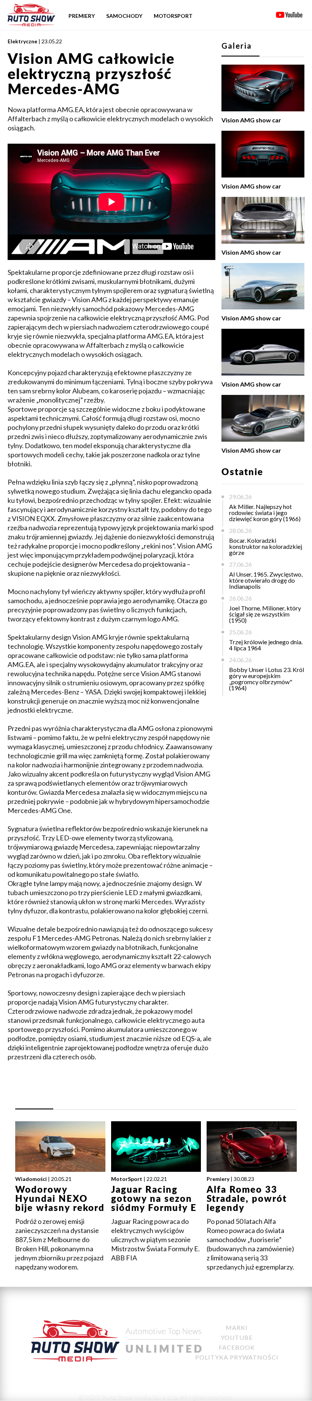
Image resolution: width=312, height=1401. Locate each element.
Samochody (124, 16)
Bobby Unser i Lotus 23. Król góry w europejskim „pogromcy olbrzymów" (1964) (266, 678)
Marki (237, 1327)
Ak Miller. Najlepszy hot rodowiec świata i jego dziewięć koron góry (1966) (265, 512)
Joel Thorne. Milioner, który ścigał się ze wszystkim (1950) (265, 614)
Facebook (237, 1347)
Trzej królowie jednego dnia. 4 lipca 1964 (265, 644)
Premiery (81, 16)
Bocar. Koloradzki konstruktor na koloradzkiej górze (265, 546)
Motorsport (173, 16)
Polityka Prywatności (237, 1357)
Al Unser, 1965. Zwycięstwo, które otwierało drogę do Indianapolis (265, 580)
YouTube (237, 1337)
